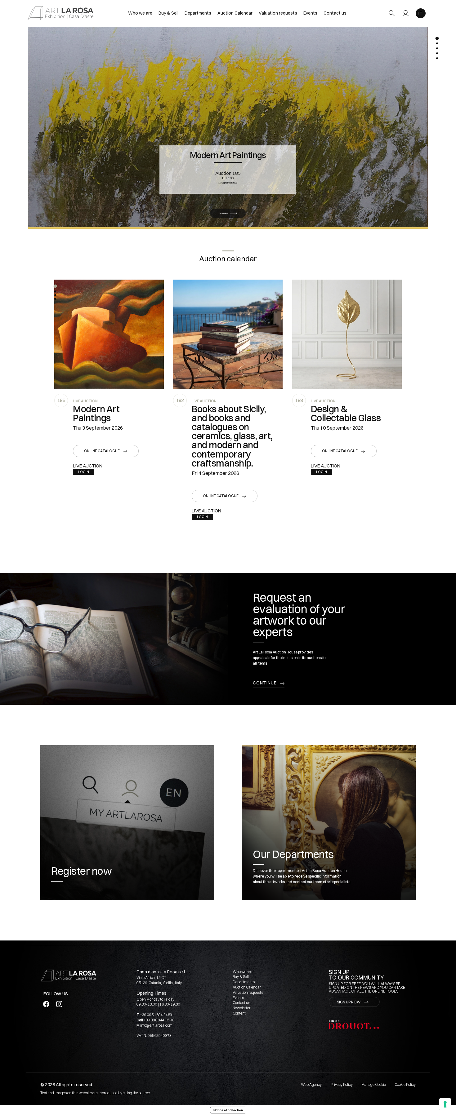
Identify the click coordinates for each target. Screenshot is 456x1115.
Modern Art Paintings (228, 155)
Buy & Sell (168, 13)
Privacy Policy (341, 1084)
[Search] (392, 13)
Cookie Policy (405, 1084)
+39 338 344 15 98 (159, 1020)
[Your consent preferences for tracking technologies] (445, 1104)
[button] (55, 286)
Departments (198, 13)
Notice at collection (228, 1110)
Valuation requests (278, 13)
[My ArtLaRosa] (406, 13)
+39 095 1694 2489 (156, 1014)
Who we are (140, 13)
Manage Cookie (373, 1084)
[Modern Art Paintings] (109, 334)
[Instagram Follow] (59, 1004)
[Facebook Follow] (46, 1004)
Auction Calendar (235, 13)
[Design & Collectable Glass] (347, 334)
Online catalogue (102, 451)
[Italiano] (421, 13)
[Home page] (61, 13)
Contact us (335, 13)
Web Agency (311, 1084)
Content (239, 1013)
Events (310, 13)
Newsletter (242, 1008)
